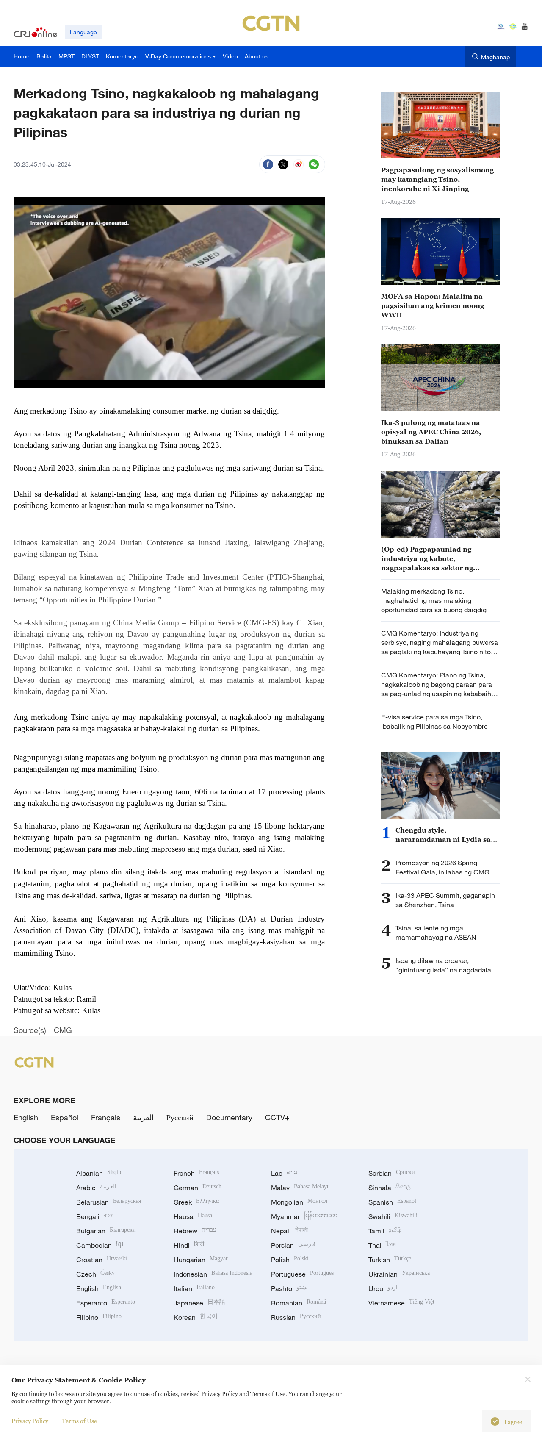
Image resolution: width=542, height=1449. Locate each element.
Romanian (298, 1303)
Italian (194, 1288)
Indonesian (213, 1274)
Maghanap (495, 57)
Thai (382, 1245)
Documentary (229, 1117)
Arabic (96, 1187)
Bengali (94, 1216)
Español (64, 1117)
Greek (196, 1202)
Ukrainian (399, 1274)
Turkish (389, 1259)
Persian (293, 1245)
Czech (95, 1274)
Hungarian (201, 1259)
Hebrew (195, 1231)
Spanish (392, 1202)
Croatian (101, 1259)
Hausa (193, 1216)
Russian (296, 1317)
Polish (290, 1259)
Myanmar (304, 1216)
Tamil (384, 1231)
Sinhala (389, 1187)
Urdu (383, 1288)
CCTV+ (277, 1117)
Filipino (99, 1317)
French (196, 1173)
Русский (180, 1117)
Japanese (199, 1303)
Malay (300, 1187)
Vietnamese (401, 1303)
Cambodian (99, 1245)
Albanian (98, 1173)
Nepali (289, 1231)
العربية (143, 1117)
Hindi (189, 1245)
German (197, 1187)
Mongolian (299, 1202)
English (26, 1117)
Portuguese (302, 1274)
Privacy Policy (29, 1420)
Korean (196, 1317)
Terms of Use (79, 1420)
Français (105, 1117)
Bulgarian (106, 1231)
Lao (284, 1173)
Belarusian (108, 1202)
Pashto (289, 1288)
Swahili (393, 1216)
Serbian (391, 1173)
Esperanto (105, 1303)
